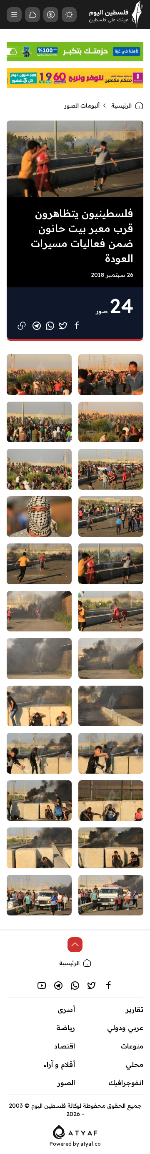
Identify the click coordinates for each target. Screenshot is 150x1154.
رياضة (65, 1027)
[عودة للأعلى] (75, 944)
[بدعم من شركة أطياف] (75, 1131)
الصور (66, 1083)
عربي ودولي (125, 1027)
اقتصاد (64, 1046)
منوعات (132, 1046)
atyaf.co (90, 1144)
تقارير (134, 1009)
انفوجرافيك (125, 1083)
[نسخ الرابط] (22, 326)
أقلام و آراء (59, 1064)
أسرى (66, 1009)
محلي (134, 1064)
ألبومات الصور (82, 105)
